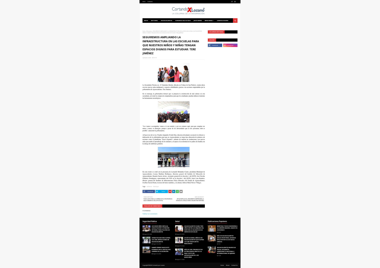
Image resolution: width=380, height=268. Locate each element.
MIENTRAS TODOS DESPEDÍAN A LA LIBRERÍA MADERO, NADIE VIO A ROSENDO (227, 228)
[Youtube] (215, 49)
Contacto (150, 1)
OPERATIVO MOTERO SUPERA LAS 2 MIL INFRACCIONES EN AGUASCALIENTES (161, 240)
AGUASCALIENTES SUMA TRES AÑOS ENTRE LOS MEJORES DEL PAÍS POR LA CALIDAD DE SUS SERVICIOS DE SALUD (194, 229)
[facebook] (232, 1)
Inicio (143, 1)
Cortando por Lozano (158, 265)
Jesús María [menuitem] (198, 20)
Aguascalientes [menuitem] (166, 20)
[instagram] (235, 1)
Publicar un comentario (149, 214)
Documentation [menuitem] (150, 25)
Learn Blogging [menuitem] (222, 20)
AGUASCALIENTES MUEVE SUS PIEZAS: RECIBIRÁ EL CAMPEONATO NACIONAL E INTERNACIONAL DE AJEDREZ (226, 250)
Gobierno (149, 186)
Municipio (149, 31)
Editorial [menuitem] (154, 20)
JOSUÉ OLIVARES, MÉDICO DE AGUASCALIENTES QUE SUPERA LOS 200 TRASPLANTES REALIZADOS (194, 241)
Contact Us (234, 265)
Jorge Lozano (147, 57)
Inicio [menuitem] (146, 20)
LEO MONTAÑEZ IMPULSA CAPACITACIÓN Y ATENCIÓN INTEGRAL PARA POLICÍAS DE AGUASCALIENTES (161, 229)
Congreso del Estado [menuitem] (183, 20)
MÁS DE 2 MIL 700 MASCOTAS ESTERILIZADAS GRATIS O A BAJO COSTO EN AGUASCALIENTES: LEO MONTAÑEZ (193, 253)
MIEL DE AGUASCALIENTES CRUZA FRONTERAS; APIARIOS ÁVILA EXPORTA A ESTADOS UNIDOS (226, 239)
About (227, 265)
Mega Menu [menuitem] (209, 20)
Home (222, 265)
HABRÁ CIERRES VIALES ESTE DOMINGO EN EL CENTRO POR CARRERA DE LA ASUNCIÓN (161, 249)
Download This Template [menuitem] (169, 25)
